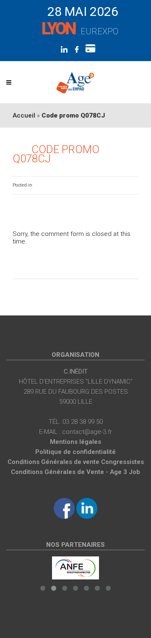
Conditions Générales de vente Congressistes (76, 462)
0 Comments (124, 185)
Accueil (24, 115)
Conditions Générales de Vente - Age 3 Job (75, 472)
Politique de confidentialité (75, 452)
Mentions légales (75, 442)
